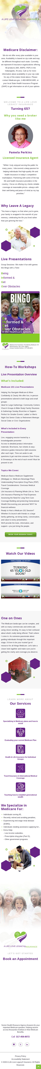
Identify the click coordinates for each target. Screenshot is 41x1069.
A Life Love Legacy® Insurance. (19, 1062)
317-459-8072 (23, 1036)
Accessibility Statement (20, 1059)
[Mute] (23, 596)
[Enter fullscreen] (37, 579)
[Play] (3, 579)
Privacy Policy (20, 1056)
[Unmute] (23, 579)
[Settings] (34, 579)
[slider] (11, 579)
